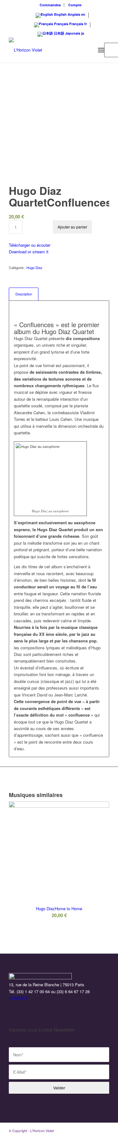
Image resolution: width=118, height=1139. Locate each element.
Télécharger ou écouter (29, 245)
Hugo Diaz (34, 267)
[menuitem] (50, 5)
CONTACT (18, 998)
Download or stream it (28, 252)
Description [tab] (23, 294)
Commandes (50, 5)
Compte (74, 5)
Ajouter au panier (72, 226)
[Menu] (101, 50)
